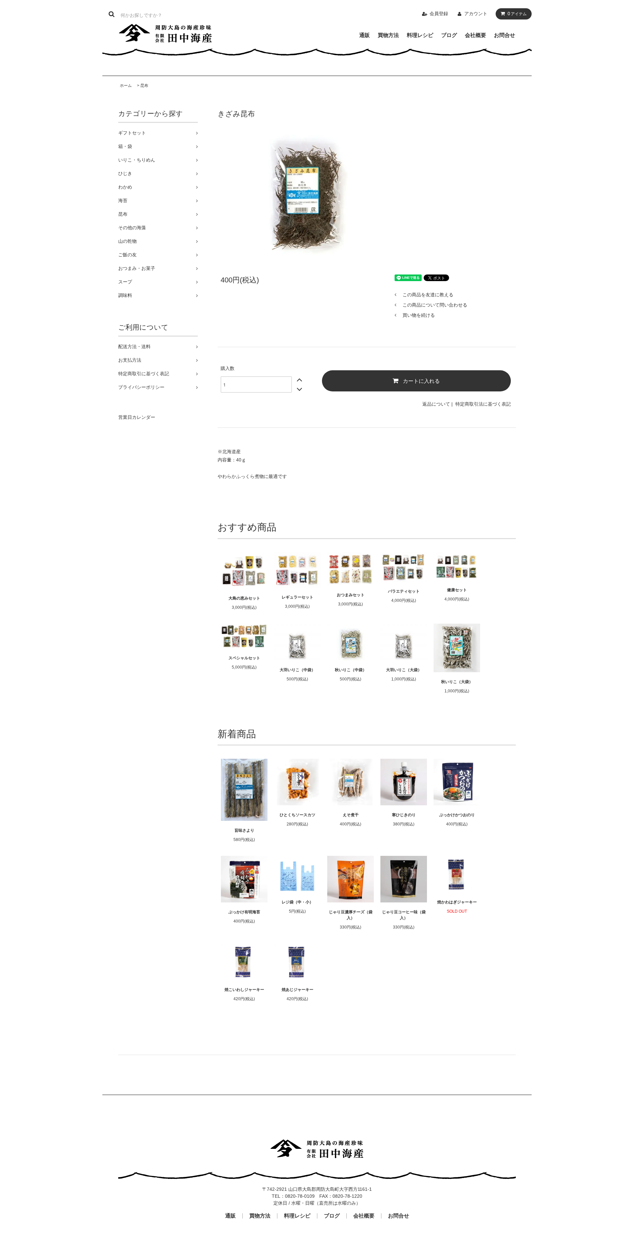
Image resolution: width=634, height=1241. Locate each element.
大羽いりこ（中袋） (297, 670)
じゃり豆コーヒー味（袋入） (404, 915)
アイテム (517, 13)
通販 (364, 35)
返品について (436, 404)
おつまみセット (351, 595)
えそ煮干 (351, 815)
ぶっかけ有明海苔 (244, 912)
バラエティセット (404, 591)
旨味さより (244, 830)
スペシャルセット (244, 658)
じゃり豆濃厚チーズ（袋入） (350, 915)
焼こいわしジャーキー (244, 989)
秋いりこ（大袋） (457, 681)
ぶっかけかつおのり (457, 815)
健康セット (457, 590)
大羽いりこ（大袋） (404, 670)
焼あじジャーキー (297, 989)
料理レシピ (420, 35)
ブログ (449, 35)
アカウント (475, 13)
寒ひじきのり (404, 815)
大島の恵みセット (244, 598)
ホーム (126, 85)
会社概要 (475, 35)
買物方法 (388, 35)
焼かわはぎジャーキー (457, 902)
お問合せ (504, 35)
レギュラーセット (297, 597)
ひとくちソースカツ (297, 815)
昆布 (144, 85)
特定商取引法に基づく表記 (483, 404)
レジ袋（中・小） (297, 902)
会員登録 (439, 13)
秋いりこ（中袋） (351, 670)
